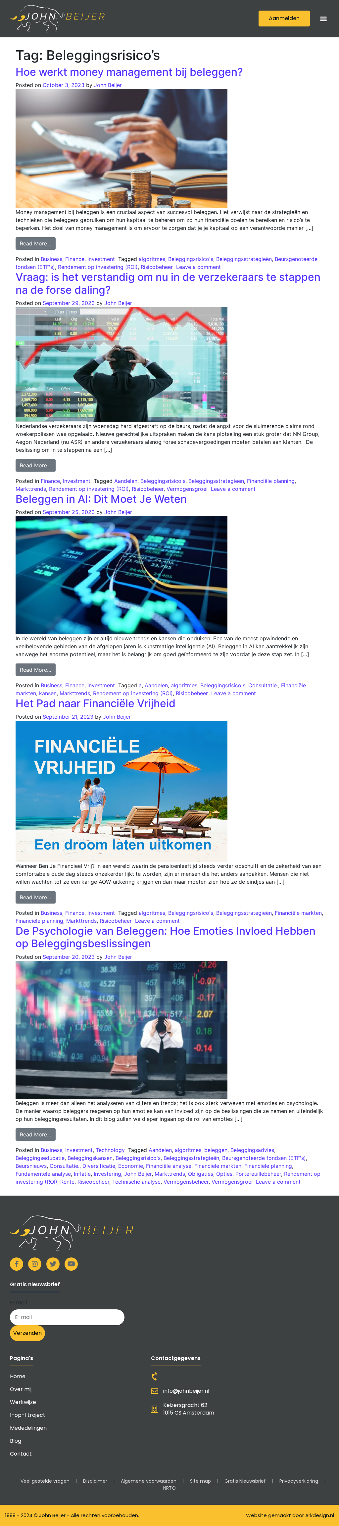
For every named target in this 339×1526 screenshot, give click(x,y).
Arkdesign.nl (319, 1515)
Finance (74, 259)
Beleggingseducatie (40, 1158)
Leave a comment (198, 267)
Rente (67, 1181)
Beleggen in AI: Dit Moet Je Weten (101, 498)
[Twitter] (53, 1264)
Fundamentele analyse (43, 1173)
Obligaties (200, 1173)
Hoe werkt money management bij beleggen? (129, 71)
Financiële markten (298, 913)
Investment (101, 259)
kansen (48, 693)
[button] (323, 18)
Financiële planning (271, 481)
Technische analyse (136, 1181)
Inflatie (82, 1173)
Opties (224, 1173)
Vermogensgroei (187, 489)
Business (51, 259)
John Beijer (108, 85)
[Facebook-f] (16, 1264)
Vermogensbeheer (186, 1181)
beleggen (215, 1150)
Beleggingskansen (90, 1158)
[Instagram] (34, 1264)
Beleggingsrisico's (190, 259)
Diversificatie (98, 1166)
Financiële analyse (168, 1166)
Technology (110, 1150)
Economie (130, 1166)
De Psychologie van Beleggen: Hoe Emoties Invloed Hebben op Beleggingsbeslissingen (165, 937)
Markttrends (31, 489)
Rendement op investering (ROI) (98, 267)
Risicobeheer (157, 267)
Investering (107, 1173)
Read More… (38, 242)
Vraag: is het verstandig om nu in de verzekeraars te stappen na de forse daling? (168, 283)
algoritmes (152, 259)
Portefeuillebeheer (258, 1173)
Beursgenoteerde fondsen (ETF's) (264, 1158)
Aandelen (125, 481)
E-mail (18, 1302)
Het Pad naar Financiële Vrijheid (95, 703)
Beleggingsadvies (252, 1150)
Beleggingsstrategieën (244, 259)
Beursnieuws (31, 1166)
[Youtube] (71, 1264)
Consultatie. (263, 685)
